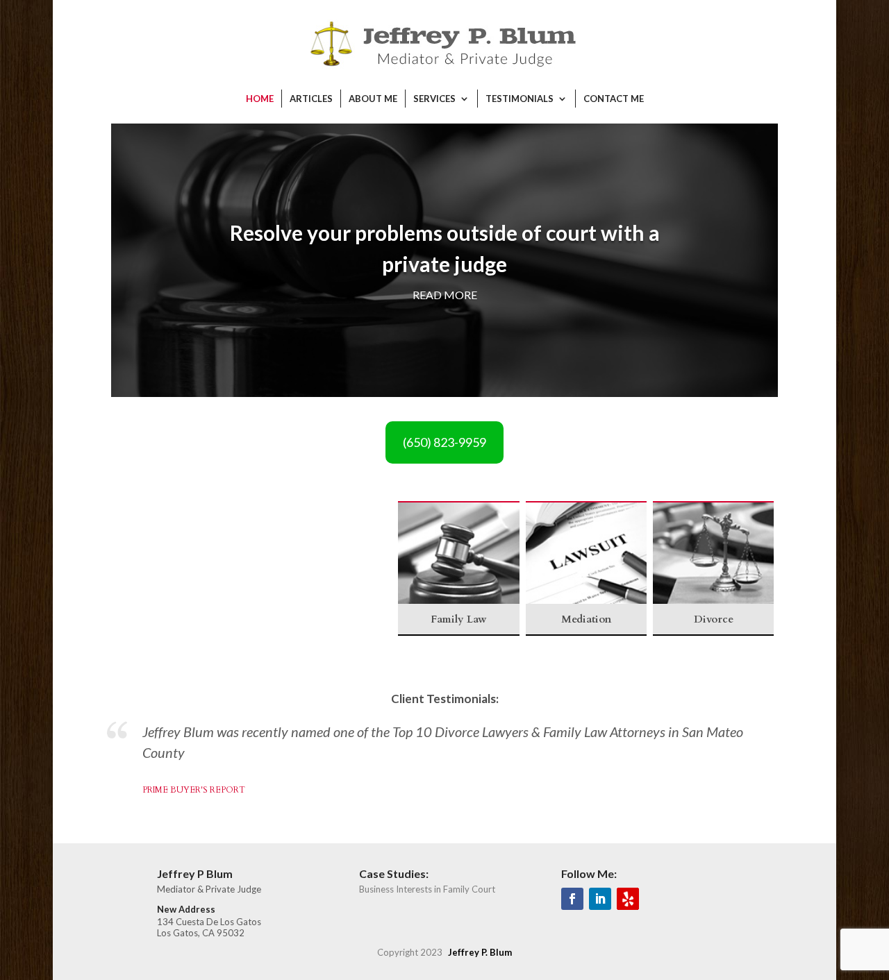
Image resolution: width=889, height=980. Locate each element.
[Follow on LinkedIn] (600, 899)
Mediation (154, 519)
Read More (445, 294)
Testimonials (519, 98)
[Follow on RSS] (628, 899)
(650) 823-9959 (444, 442)
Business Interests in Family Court (427, 889)
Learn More (154, 616)
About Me (373, 98)
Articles (311, 98)
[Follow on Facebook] (572, 899)
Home (260, 98)
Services (434, 98)
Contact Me (613, 98)
